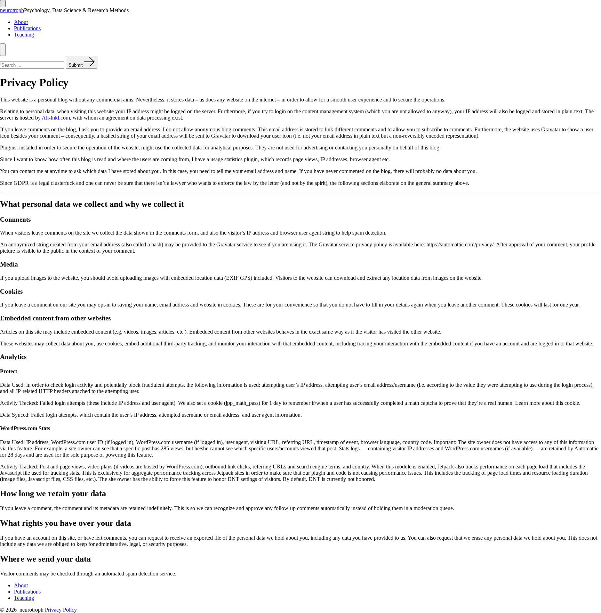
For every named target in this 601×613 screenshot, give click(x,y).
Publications (27, 28)
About (21, 22)
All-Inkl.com (56, 118)
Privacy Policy (61, 610)
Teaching (24, 35)
